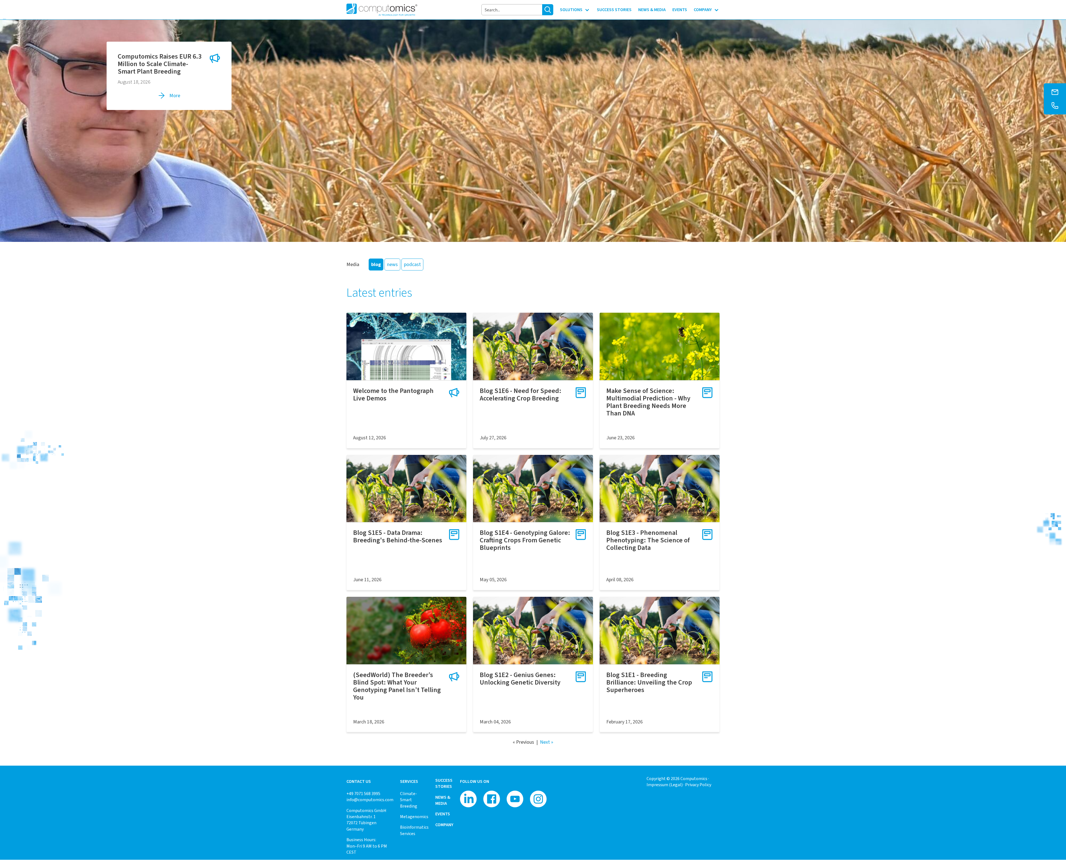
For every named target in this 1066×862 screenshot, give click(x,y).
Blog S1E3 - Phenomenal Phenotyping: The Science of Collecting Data (648, 540)
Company (444, 825)
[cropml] (660, 346)
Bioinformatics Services (414, 830)
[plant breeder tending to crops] (533, 346)
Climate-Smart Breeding (408, 800)
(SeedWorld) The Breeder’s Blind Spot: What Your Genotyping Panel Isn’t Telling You (397, 686)
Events (442, 814)
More (174, 95)
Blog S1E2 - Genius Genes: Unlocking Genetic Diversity (520, 678)
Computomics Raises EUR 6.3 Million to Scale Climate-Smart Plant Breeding (160, 64)
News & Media (442, 800)
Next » (546, 742)
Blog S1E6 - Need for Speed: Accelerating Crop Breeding (520, 394)
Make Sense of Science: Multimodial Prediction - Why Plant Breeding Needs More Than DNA (648, 402)
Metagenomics (414, 817)
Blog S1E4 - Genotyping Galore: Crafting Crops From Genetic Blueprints (525, 540)
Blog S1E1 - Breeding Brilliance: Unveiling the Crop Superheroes (649, 682)
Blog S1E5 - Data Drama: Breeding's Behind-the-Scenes (397, 536)
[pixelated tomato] (406, 630)
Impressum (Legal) (665, 785)
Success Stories (443, 783)
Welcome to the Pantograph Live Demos (393, 394)
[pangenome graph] (406, 346)
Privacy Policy (698, 785)
